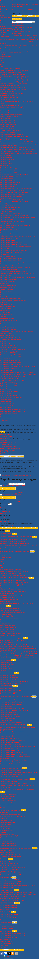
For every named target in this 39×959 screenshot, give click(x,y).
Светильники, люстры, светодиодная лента (13, 215)
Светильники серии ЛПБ (7, 256)
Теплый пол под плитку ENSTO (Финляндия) (13, 84)
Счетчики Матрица (6, 163)
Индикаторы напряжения (8, 124)
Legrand (2, 55)
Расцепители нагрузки (7, 128)
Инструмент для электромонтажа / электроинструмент (17, 277)
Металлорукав (4, 388)
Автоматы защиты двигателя (9, 116)
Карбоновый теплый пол (7, 91)
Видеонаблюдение (6, 333)
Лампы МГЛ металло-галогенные (10, 208)
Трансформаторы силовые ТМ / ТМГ (11, 368)
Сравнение (3, 454)
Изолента (3, 316)
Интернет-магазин (18, 25)
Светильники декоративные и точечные (12, 231)
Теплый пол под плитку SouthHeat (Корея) (13, 78)
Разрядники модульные (7, 120)
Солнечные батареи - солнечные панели (24, 35)
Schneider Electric (5, 56)
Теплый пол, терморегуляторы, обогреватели (14, 76)
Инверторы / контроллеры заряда (10, 47)
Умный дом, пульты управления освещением (14, 70)
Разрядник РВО (5, 452)
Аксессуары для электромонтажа (10, 295)
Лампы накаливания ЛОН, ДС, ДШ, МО (12, 200)
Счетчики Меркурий (6, 157)
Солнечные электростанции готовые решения (14, 543)
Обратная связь (5, 14)
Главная (2, 1)
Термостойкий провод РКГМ (8, 146)
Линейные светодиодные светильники (12, 221)
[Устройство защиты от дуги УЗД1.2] (11, 495)
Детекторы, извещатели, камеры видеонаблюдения (16, 331)
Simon (2, 58)
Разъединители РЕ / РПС (8, 353)
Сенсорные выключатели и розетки (11, 53)
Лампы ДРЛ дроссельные (8, 204)
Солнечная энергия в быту (8, 49)
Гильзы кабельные (5, 308)
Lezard (2, 62)
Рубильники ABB (5, 343)
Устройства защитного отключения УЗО (12, 109)
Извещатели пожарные (7, 335)
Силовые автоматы (6, 118)
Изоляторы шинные (6, 326)
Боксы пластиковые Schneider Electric (11, 182)
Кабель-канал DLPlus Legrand (9, 392)
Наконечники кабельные (7, 306)
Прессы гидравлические (7, 281)
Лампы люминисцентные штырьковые (12, 194)
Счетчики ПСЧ (4, 165)
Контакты (3, 7)
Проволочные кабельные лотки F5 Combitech (14, 376)
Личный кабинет (5, 18)
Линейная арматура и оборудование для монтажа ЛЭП (17, 273)
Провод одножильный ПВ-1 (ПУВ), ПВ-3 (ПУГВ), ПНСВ (17, 151)
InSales (10, 525)
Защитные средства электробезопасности (13, 300)
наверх (33, 528)
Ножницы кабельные (6, 289)
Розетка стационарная (7, 403)
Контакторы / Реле (5, 111)
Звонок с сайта (4, 12)
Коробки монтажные (6, 314)
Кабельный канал (5, 390)
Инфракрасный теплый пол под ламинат (12, 87)
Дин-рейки (3, 324)
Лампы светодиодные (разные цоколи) (12, 190)
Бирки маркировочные (7, 318)
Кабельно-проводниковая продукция (11, 134)
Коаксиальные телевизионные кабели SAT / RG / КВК (16, 142)
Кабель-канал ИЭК (5, 393)
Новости (3, 508)
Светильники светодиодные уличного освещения (15, 225)
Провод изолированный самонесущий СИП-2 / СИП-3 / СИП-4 (19, 147)
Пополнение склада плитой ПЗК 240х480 (24, 10)
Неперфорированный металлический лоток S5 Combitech (18, 374)
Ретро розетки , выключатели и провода (12, 74)
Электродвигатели (5, 415)
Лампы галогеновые (6, 198)
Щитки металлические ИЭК (8, 169)
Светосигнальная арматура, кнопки (11, 299)
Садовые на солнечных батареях (10, 235)
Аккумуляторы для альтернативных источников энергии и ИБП (19, 45)
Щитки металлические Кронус (9, 171)
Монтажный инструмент (7, 287)
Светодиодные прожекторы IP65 (10, 229)
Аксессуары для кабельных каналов (11, 397)
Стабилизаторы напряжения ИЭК (10, 260)
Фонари (2, 293)
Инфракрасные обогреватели (9, 97)
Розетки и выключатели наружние (10, 68)
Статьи (2, 5)
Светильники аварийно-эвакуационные (12, 252)
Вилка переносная (5, 401)
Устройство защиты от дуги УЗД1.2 (11, 502)
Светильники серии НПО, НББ (9, 240)
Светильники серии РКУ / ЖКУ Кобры (11, 242)
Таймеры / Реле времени (7, 132)
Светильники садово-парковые (9, 233)
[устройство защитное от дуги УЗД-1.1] (12, 486)
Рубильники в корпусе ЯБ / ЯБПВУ (10, 355)
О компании (3, 3)
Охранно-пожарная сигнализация (10, 339)
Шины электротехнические (8, 328)
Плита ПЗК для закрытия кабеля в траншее (13, 271)
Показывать (4, 504)
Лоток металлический (7, 370)
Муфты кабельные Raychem (8, 413)
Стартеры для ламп (6, 211)
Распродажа (4, 421)
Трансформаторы (5, 359)
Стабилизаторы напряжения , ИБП (11, 258)
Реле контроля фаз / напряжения (10, 130)
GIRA (1, 66)
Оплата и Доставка (6, 10)
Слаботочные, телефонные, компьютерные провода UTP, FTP (19, 144)
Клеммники (3, 302)
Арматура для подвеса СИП (8, 269)
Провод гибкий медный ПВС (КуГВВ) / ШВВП (13, 140)
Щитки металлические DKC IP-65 (10, 173)
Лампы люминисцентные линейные (11, 196)
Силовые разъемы (6, 399)
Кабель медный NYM (6, 138)
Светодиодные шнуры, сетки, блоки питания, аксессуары (17, 237)
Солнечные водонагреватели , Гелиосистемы (14, 539)
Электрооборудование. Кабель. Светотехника (14, 39)
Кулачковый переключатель (8, 347)
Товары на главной (6, 417)
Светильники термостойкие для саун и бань (13, 250)
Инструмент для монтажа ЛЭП (9, 279)
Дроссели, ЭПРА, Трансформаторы (11, 213)
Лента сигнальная (5, 275)
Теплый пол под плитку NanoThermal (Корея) (14, 80)
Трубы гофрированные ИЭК (8, 384)
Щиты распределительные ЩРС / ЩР (11, 177)
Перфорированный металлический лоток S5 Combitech (17, 372)
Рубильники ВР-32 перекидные (9, 351)
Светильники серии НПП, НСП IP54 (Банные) (14, 244)
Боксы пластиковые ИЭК (7, 180)
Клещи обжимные (5, 283)
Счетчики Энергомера (7, 159)
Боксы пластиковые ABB (7, 186)
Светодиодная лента (6, 219)
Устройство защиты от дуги (8, 446)
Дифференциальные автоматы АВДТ (11, 107)
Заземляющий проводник (8, 450)
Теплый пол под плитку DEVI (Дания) (11, 82)
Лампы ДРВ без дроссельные (9, 206)
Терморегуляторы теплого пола (10, 86)
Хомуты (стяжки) (5, 310)
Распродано (8, 488)
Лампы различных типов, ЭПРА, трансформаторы (15, 188)
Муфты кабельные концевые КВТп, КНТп (12, 409)
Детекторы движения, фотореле (10, 337)
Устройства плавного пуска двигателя (11, 115)
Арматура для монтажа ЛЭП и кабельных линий (15, 268)
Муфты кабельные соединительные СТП (12, 411)
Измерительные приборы (8, 285)
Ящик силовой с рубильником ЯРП (10, 357)
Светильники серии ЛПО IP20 (9, 239)
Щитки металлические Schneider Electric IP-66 (14, 175)
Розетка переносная (6, 405)
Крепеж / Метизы (5, 297)
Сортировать (4, 484)
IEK (1, 64)
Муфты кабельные (6, 407)
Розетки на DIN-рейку (6, 113)
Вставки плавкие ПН (6, 312)
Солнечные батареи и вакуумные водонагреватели (16, 537)
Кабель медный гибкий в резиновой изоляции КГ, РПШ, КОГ (18, 149)
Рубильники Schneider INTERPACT (10, 345)
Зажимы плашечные (6, 444)
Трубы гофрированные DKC (8, 386)
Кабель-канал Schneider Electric (10, 395)
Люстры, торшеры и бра (7, 223)
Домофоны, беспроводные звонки (10, 72)
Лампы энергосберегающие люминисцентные (14, 192)
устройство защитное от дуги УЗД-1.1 (11, 493)
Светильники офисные (7, 227)
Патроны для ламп (6, 304)
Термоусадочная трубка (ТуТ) (9, 320)
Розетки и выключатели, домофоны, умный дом (15, 51)
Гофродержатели (5, 322)
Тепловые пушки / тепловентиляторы (11, 93)
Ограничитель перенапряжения (10, 448)
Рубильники (4, 341)
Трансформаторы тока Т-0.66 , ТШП (11, 364)
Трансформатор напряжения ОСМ (10, 362)
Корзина (2, 16)
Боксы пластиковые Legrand (8, 184)
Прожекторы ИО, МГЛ (6, 254)
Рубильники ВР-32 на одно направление (12, 349)
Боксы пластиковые (6, 178)
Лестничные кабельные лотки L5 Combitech (13, 380)
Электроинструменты (6, 291)
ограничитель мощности (7, 122)
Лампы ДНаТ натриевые (7, 209)
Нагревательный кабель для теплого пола (13, 89)
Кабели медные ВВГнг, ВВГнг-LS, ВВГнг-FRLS (14, 136)
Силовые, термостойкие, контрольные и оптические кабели (18, 153)
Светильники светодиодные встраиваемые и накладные (17, 217)
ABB (1, 60)
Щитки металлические (7, 167)
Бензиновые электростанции (9, 330)
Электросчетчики (5, 155)
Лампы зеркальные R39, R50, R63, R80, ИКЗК (14, 202)
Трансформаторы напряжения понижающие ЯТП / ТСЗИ (17, 366)
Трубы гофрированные (7, 382)
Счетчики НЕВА (5, 161)
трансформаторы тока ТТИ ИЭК (10, 361)
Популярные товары (6, 419)
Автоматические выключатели (9, 105)
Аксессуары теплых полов (8, 99)
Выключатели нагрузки (7, 126)
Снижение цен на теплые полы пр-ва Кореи (25, 1)
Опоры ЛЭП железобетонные (9, 266)
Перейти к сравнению (13, 456)
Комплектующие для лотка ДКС (9, 378)
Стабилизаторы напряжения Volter (11, 264)
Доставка (3, 517)
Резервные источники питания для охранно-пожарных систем (19, 262)
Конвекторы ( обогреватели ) (9, 95)
